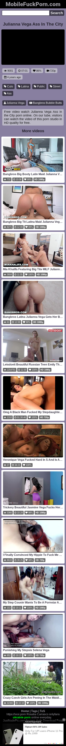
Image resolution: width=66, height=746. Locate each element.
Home (25, 711)
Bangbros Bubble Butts (47, 102)
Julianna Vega (15, 102)
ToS (42, 711)
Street (56, 86)
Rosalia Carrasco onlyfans (43, 714)
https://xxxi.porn (16, 714)
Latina (24, 86)
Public (40, 86)
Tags (34, 711)
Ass (9, 93)
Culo (9, 86)
